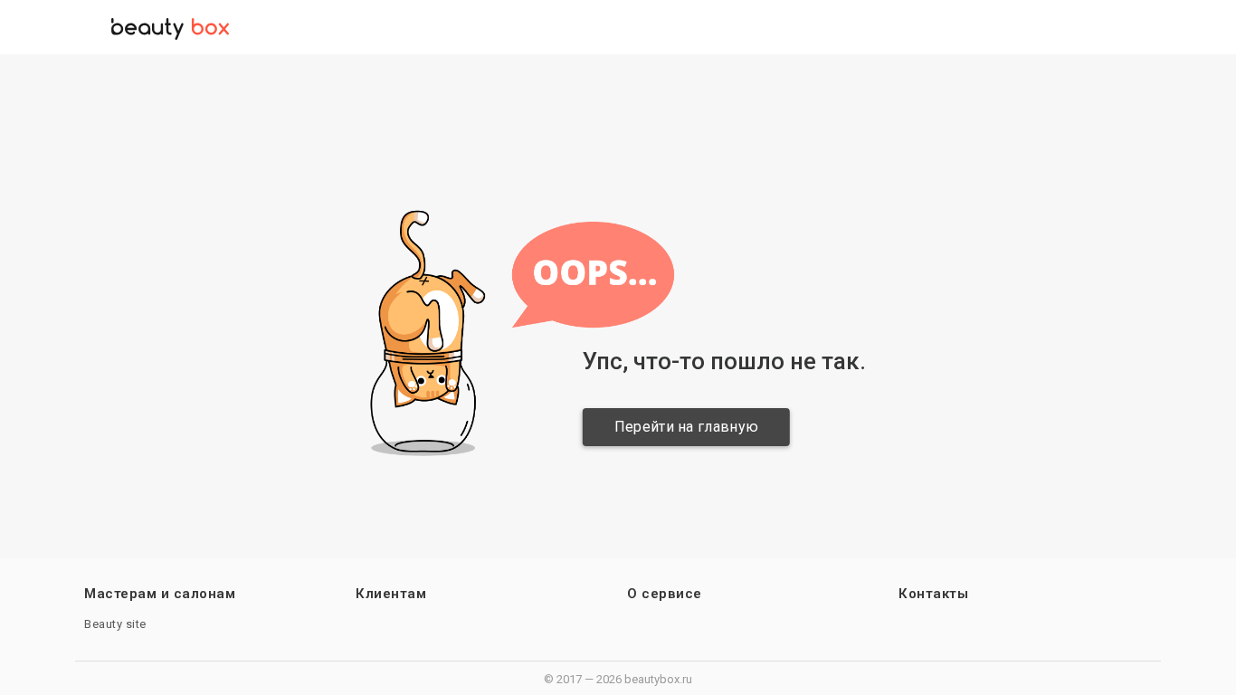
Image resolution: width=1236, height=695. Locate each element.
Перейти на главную (684, 426)
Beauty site (115, 624)
